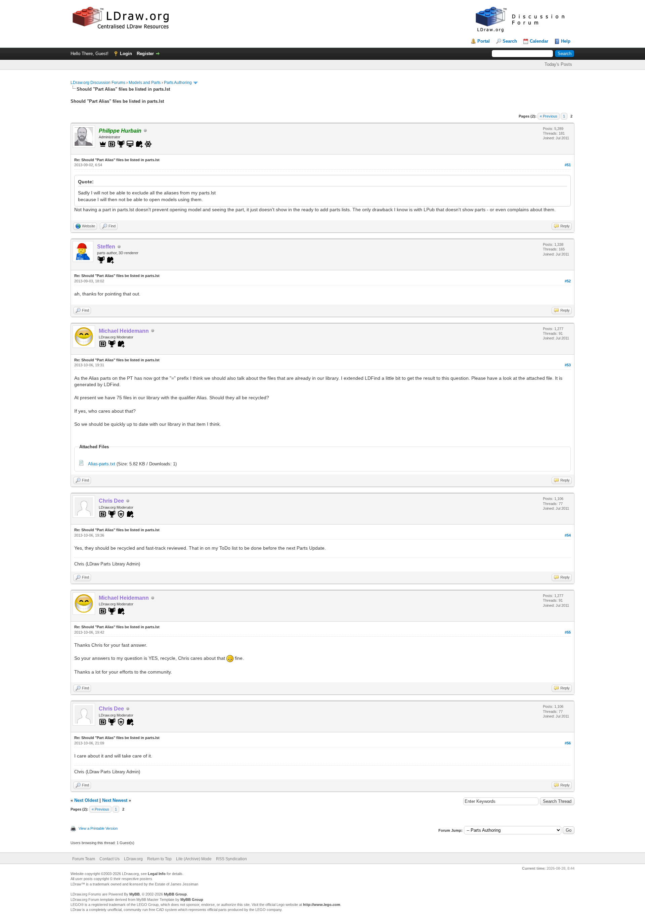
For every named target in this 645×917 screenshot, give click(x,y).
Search (510, 41)
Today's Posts (558, 64)
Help (565, 41)
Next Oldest (86, 800)
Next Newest (114, 800)
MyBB (134, 894)
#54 (568, 535)
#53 (568, 365)
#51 (568, 165)
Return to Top (159, 859)
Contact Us (109, 859)
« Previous (548, 116)
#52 (568, 281)
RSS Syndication (231, 859)
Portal (483, 41)
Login (126, 53)
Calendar (539, 41)
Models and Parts (145, 82)
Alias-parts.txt (101, 463)
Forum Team (83, 859)
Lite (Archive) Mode (194, 859)
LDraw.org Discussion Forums (98, 82)
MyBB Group (175, 894)
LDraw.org (133, 859)
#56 (568, 743)
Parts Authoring (178, 82)
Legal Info (157, 874)
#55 (568, 632)
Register (145, 53)
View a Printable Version (98, 828)
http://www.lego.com (321, 905)
